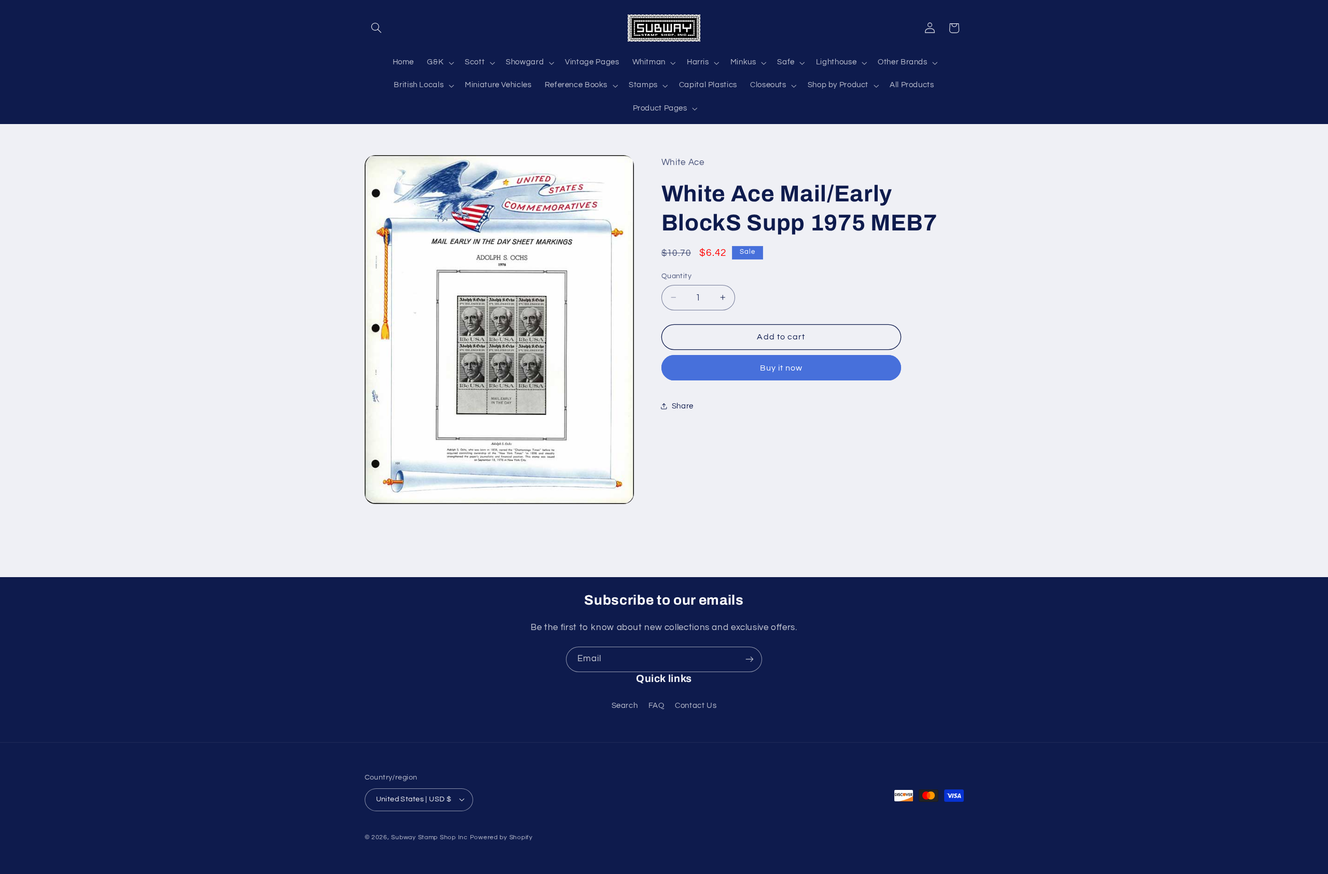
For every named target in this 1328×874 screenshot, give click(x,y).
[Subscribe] (750, 659)
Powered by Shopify (501, 837)
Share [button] (683, 406)
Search (625, 705)
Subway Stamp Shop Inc (429, 837)
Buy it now (781, 368)
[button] (377, 28)
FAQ (656, 705)
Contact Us (695, 705)
